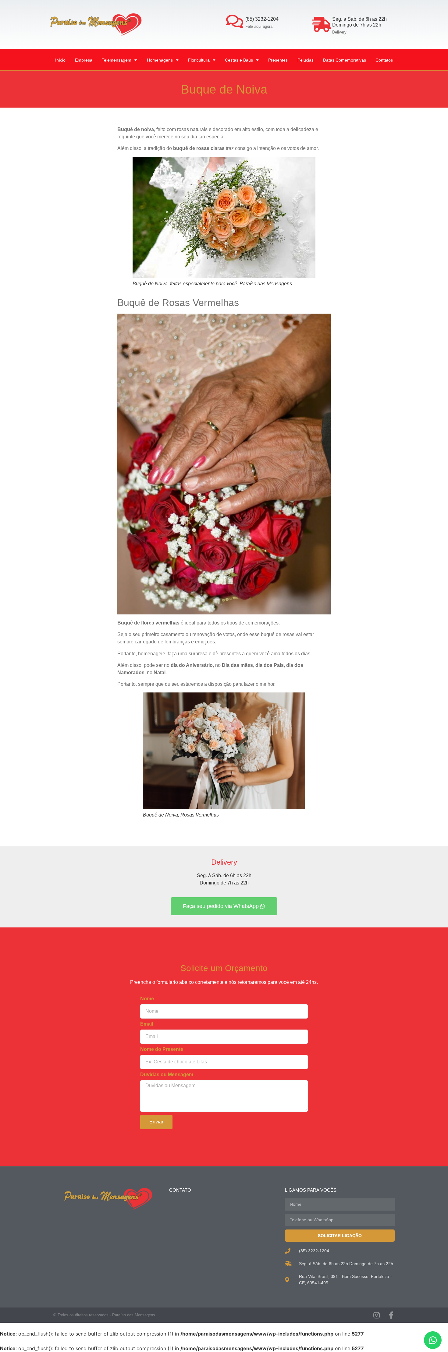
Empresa (83, 60)
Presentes (278, 60)
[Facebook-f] (391, 1315)
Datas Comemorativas (344, 60)
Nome (147, 998)
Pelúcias (305, 60)
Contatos (384, 60)
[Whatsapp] (433, 1340)
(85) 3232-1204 (262, 19)
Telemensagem (116, 60)
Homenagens (160, 60)
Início (60, 60)
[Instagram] (376, 1315)
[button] (224, 906)
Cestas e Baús (239, 60)
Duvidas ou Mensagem (166, 1074)
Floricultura (199, 60)
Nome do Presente (161, 1049)
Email (146, 1024)
